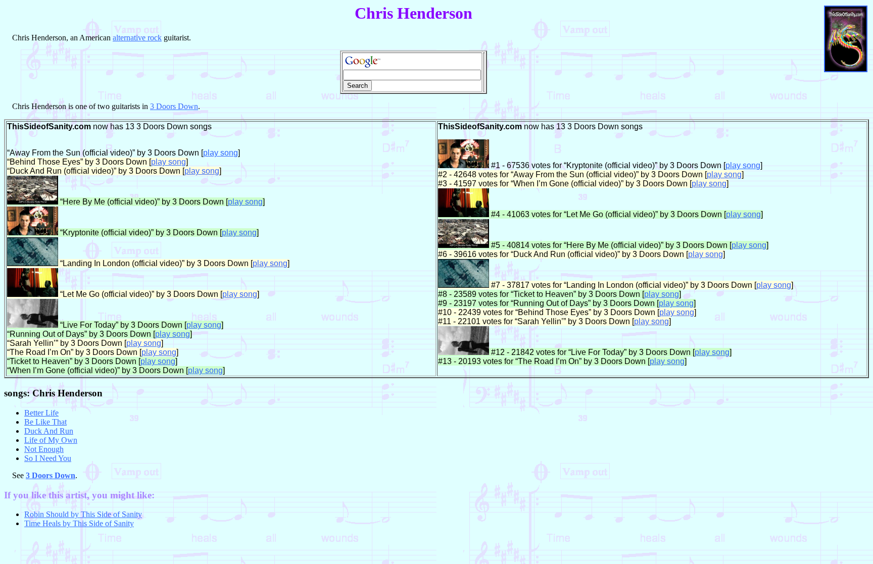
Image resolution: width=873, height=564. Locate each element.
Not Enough (44, 449)
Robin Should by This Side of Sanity (83, 514)
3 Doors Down (174, 106)
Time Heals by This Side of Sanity (79, 523)
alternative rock (137, 37)
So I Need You (47, 458)
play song (220, 152)
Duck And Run (48, 431)
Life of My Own (50, 440)
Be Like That (45, 422)
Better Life (41, 412)
